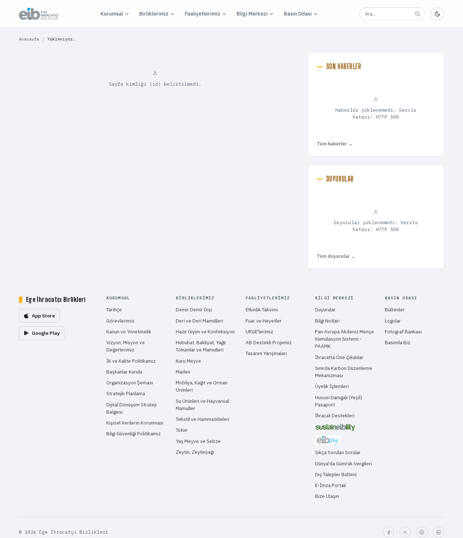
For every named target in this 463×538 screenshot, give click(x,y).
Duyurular (325, 309)
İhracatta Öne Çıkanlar (339, 357)
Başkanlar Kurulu (124, 371)
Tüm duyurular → (336, 256)
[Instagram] (422, 532)
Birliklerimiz (154, 13)
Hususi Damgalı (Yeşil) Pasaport (338, 401)
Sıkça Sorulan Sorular (338, 452)
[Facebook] (388, 532)
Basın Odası (298, 13)
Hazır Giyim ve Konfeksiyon (205, 331)
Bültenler (395, 309)
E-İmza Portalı (330, 485)
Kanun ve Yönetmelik (128, 331)
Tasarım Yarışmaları (266, 353)
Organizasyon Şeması (129, 382)
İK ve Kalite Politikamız (131, 361)
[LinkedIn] (438, 532)
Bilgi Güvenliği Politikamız (133, 433)
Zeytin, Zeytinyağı (195, 452)
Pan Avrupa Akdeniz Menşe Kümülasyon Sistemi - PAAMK (344, 339)
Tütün (181, 430)
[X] (405, 532)
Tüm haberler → (335, 144)
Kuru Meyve (188, 361)
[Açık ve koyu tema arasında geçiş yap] (437, 14)
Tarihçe (114, 309)
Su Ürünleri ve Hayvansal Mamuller (202, 404)
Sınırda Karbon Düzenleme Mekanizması (343, 372)
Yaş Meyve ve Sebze (198, 441)
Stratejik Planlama (125, 393)
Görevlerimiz (120, 320)
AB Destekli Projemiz (269, 342)
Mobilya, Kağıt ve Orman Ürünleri (202, 386)
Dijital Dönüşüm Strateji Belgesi (131, 408)
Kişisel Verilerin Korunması (134, 422)
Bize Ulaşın (327, 496)
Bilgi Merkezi (252, 13)
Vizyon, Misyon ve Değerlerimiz (125, 346)
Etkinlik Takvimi (262, 309)
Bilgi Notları (327, 320)
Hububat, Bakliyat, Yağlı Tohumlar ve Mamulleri (201, 346)
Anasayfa (29, 39)
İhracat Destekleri (334, 415)
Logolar (393, 320)
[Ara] (417, 13)
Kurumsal (112, 13)
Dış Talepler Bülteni (336, 474)
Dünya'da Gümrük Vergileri (343, 463)
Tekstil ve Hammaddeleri (202, 419)
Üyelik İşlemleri (332, 386)
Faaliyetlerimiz (202, 13)
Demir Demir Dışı (194, 309)
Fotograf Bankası (403, 331)
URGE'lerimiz (259, 331)
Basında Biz (397, 342)
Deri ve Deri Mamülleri (199, 320)
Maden (183, 371)
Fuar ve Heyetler (264, 320)
